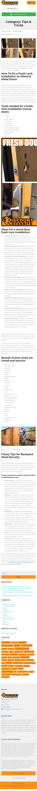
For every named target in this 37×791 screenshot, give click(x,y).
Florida (5, 608)
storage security (25, 674)
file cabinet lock (14, 654)
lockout (3, 663)
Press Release (6, 617)
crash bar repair (5, 651)
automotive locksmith (7, 645)
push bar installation (6, 668)
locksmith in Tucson (17, 663)
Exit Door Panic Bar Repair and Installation (13, 590)
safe (15, 671)
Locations (5, 610)
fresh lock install (25, 65)
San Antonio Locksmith (26, 68)
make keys (4, 666)
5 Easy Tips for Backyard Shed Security (17, 456)
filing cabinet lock (22, 654)
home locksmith (25, 657)
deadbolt (11, 651)
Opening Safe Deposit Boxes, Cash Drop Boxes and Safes (18, 595)
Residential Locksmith (18, 63)
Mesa (4, 613)
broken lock (4, 65)
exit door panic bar (5, 654)
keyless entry (10, 660)
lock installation (6, 66)
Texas (4, 620)
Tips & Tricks (28, 63)
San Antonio (31, 671)
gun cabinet (4, 657)
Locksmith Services (7, 63)
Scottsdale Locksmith (16, 674)
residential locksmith (7, 671)
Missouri (5, 615)
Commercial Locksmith (29, 61)
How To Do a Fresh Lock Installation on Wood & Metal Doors (17, 76)
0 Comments (15, 70)
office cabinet (10, 666)
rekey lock (20, 668)
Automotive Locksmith (9, 604)
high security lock (16, 657)
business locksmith (27, 645)
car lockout (4, 648)
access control (14, 642)
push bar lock (14, 668)
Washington (6, 624)
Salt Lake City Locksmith (13, 68)
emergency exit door (18, 651)
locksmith (13, 66)
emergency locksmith (29, 651)
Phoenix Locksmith (21, 66)
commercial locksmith (14, 65)
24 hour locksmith (6, 642)
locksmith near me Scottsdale (29, 663)
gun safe (9, 657)
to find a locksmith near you (21, 562)
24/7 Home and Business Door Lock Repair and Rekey (16, 586)
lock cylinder (17, 660)
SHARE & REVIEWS (18, 773)
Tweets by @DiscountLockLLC (9, 633)
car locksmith (11, 648)
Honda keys (4, 660)
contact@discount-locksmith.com (12, 709)
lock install (32, 65)
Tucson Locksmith (5, 70)
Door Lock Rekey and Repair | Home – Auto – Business (17, 588)
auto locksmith (22, 642)
